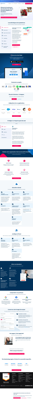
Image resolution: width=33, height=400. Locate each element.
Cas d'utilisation (20, 373)
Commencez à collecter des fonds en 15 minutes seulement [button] (16, 353)
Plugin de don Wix (28, 377)
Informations (14, 373)
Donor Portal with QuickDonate (6, 47)
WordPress (5, 126)
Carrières (13, 377)
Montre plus (23, 396)
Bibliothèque (13, 382)
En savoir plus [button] (16, 64)
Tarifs (13, 3)
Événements (5, 43)
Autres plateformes (4, 137)
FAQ (12, 378)
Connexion (23, 3)
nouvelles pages (26, 327)
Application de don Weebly (29, 378)
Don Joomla (27, 380)
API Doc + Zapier (28, 381)
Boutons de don (6, 30)
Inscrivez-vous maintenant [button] (28, 3)
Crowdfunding (5, 38)
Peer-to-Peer (5, 35)
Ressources (15, 3)
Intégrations (27, 373)
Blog (12, 376)
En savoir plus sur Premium (16, 178)
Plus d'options (29, 397)
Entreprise (19, 3)
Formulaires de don (6, 27)
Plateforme (10, 3)
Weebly (4, 129)
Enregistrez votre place (16, 1)
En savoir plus (16, 90)
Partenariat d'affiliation (15, 381)
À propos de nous (14, 375)
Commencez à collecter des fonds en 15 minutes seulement (9, 17)
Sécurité (13, 380)
